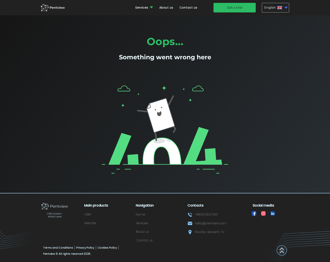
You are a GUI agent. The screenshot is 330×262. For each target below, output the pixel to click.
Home (140, 214)
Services (142, 7)
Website (90, 223)
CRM (87, 214)
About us (166, 8)
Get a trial (234, 7)
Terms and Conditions (58, 248)
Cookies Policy (107, 248)
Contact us (188, 8)
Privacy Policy (85, 248)
